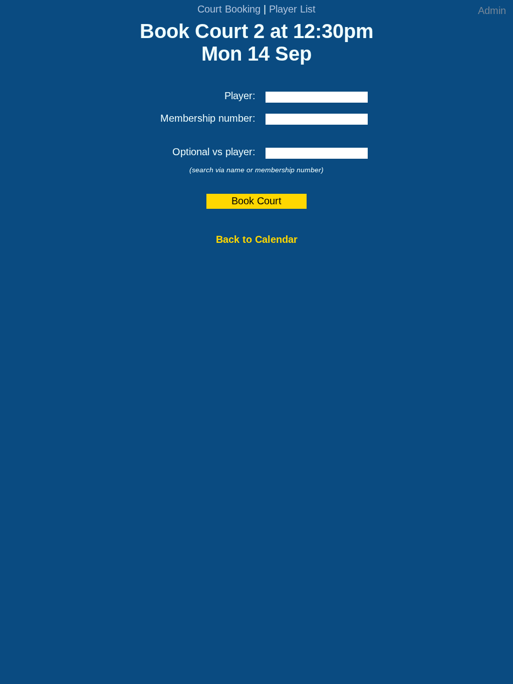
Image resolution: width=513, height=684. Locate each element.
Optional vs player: (213, 151)
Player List (292, 9)
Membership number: (207, 118)
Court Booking (229, 9)
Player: (239, 95)
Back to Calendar (257, 239)
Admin (492, 10)
